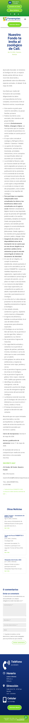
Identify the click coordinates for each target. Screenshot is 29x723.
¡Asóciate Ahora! (14, 24)
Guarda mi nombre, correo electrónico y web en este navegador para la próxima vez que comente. (13, 636)
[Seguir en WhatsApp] (18, 14)
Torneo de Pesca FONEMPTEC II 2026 (13, 536)
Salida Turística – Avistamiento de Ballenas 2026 (14, 516)
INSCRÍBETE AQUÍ (9, 463)
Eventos (18, 52)
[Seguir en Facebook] (10, 14)
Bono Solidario (14, 10)
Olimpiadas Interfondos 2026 (12, 560)
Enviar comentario (19, 642)
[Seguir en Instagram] (14, 14)
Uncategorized (8, 541)
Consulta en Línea (14, 6)
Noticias (14, 54)
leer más (6, 528)
